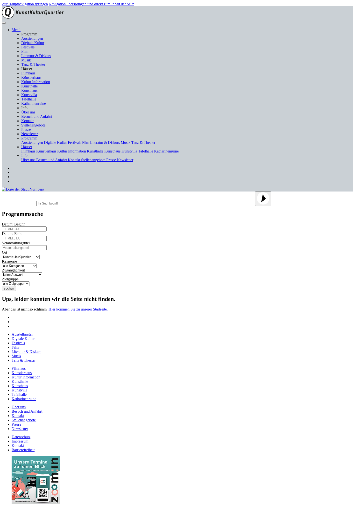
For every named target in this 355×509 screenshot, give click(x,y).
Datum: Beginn (14, 224)
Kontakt (27, 121)
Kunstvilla (29, 95)
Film (24, 51)
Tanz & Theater (33, 64)
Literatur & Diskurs (36, 56)
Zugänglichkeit (14, 270)
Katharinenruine (33, 103)
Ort (5, 252)
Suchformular (19, 203)
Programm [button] (29, 138)
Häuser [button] (26, 147)
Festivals (28, 47)
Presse (26, 129)
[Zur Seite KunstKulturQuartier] (33, 17)
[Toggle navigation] (4, 23)
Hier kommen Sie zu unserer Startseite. (78, 309)
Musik (26, 60)
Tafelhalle (28, 99)
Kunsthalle (29, 86)
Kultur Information (35, 82)
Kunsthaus (29, 90)
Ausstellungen (32, 38)
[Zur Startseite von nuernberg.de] (23, 189)
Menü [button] (16, 30)
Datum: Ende (13, 233)
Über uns (28, 112)
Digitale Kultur (32, 43)
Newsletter (29, 134)
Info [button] (24, 155)
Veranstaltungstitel (17, 243)
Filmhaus (28, 73)
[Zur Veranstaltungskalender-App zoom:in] (36, 503)
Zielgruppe (11, 279)
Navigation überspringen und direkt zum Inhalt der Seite (91, 4)
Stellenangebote (33, 125)
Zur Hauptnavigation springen (25, 4)
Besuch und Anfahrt (36, 116)
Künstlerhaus (31, 77)
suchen (9, 288)
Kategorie (10, 261)
